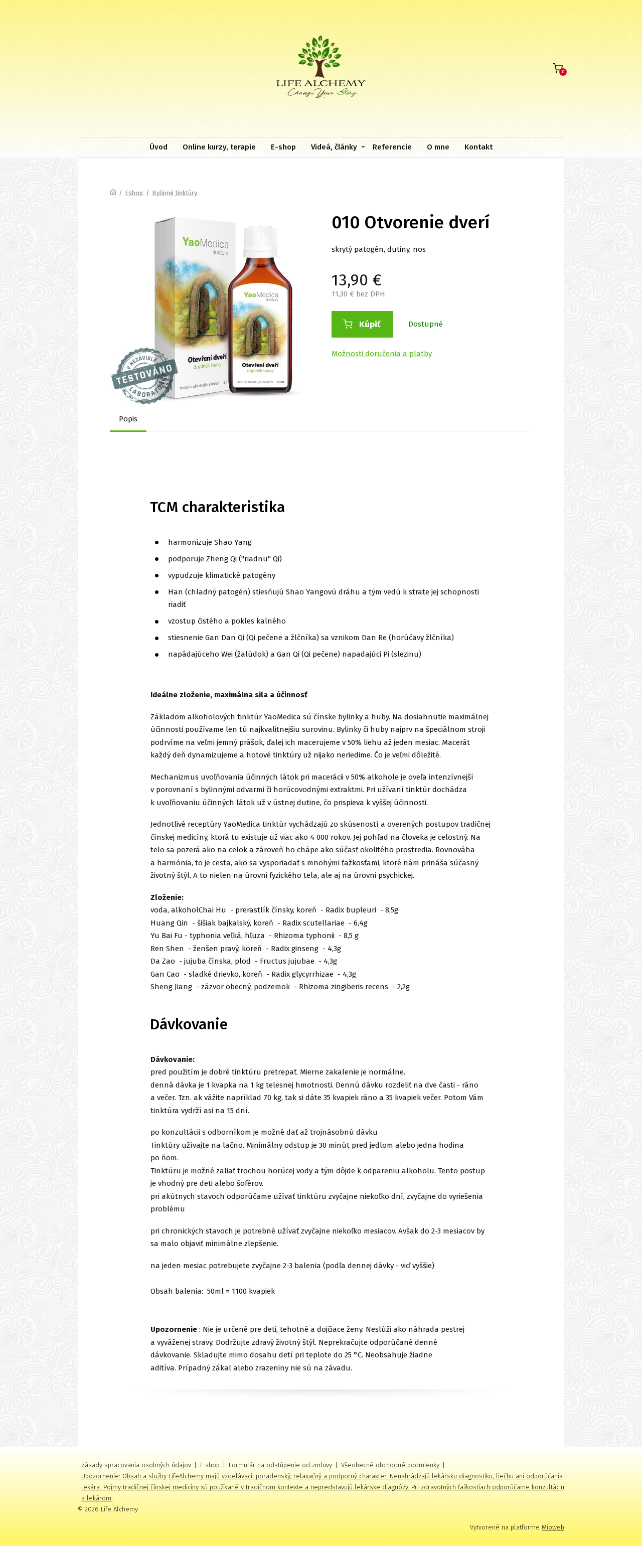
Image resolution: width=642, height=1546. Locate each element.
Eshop (134, 193)
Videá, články (334, 146)
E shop (210, 1465)
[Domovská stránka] (113, 193)
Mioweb (553, 1527)
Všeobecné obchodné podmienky (390, 1465)
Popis (128, 418)
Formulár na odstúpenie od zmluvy (280, 1465)
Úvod (158, 146)
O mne (438, 146)
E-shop (283, 146)
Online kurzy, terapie (219, 146)
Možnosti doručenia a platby (382, 353)
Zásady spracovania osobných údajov (136, 1465)
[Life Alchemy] (321, 68)
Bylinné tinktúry (174, 193)
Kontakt (478, 146)
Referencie (392, 146)
